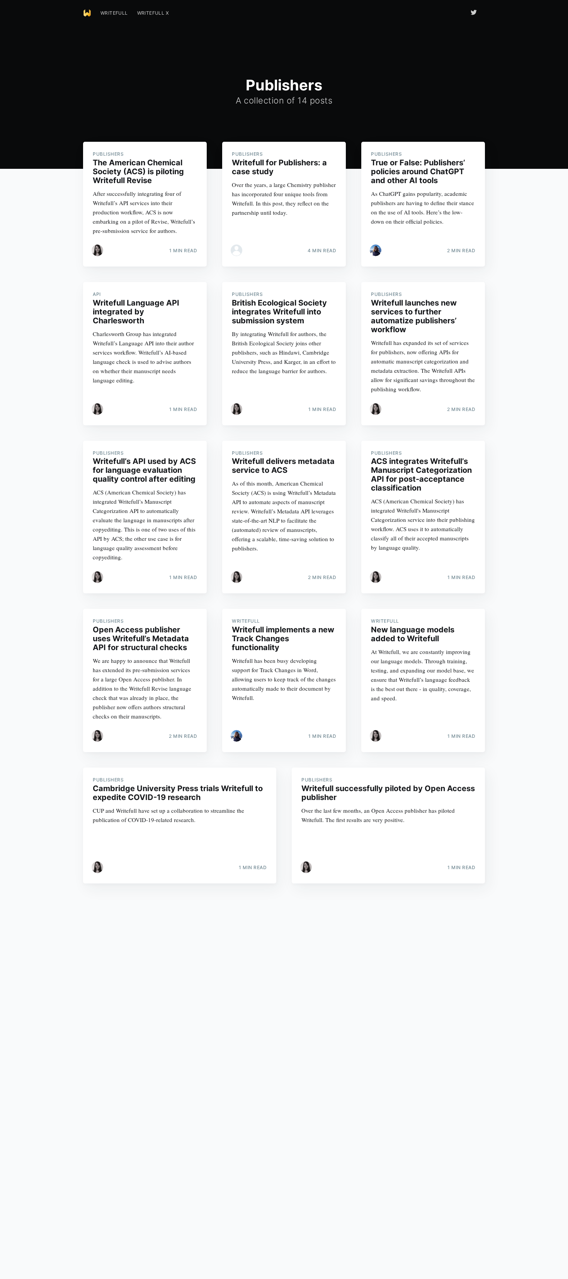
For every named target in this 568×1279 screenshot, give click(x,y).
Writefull (114, 13)
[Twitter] (475, 12)
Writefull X (153, 13)
